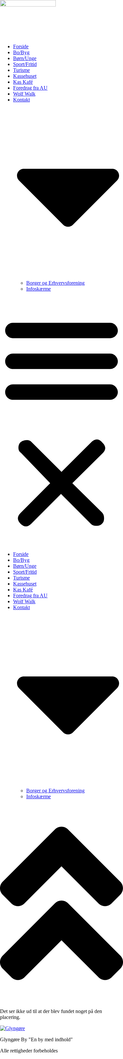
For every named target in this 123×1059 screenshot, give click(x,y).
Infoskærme (38, 289)
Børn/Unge (24, 58)
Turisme (21, 70)
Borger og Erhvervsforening (55, 283)
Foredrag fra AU (30, 88)
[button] (61, 421)
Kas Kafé (23, 82)
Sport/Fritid (25, 64)
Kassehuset (24, 76)
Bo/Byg (21, 52)
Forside (21, 46)
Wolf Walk (24, 94)
